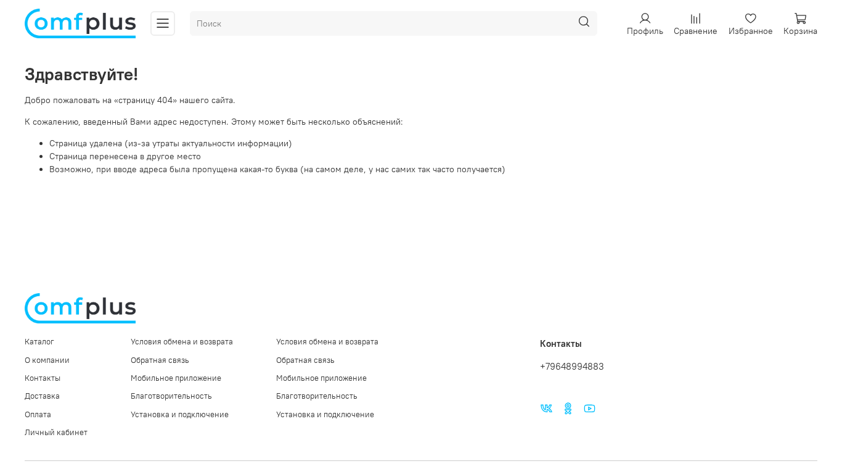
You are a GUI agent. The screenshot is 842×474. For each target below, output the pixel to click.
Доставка (42, 396)
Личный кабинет (56, 432)
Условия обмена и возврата (182, 341)
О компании (47, 360)
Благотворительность (171, 396)
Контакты (42, 378)
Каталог (39, 341)
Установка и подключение (180, 414)
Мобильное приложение (176, 378)
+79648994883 (572, 366)
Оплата (38, 414)
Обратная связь (160, 360)
